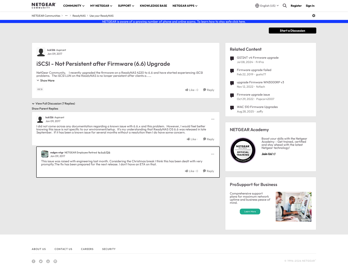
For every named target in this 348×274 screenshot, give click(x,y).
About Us (39, 249)
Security (109, 249)
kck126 (51, 50)
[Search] (285, 5)
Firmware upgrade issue (253, 94)
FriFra (260, 61)
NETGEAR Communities (46, 15)
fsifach (260, 86)
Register (296, 5)
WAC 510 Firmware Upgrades (257, 107)
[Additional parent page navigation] (66, 15)
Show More (47, 80)
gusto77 (261, 74)
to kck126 (104, 152)
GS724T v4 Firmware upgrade (258, 57)
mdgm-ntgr (57, 152)
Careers (87, 249)
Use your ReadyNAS (101, 15)
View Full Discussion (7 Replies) (55, 103)
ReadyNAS (79, 15)
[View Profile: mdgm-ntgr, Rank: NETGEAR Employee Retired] (44, 154)
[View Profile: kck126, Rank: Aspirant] (40, 51)
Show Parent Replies (45, 108)
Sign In (310, 5)
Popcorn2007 (265, 98)
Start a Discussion (292, 30)
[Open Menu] (313, 15)
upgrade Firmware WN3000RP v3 (260, 82)
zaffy (260, 111)
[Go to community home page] (44, 6)
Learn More (250, 211)
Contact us (63, 249)
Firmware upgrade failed (254, 70)
